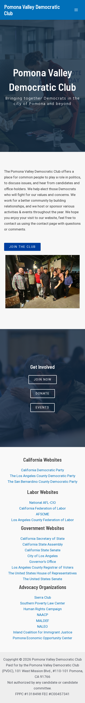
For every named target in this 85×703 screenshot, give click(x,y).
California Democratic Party (42, 470)
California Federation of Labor (42, 508)
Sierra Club (42, 597)
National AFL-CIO (42, 502)
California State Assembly (42, 544)
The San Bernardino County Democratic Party (42, 482)
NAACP (42, 615)
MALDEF (42, 621)
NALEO (42, 626)
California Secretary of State (42, 539)
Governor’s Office (42, 562)
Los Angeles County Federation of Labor (42, 520)
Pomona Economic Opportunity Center (42, 638)
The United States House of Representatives (42, 573)
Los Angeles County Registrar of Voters (42, 567)
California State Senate (42, 550)
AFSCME (42, 514)
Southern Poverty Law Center (42, 603)
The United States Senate (42, 579)
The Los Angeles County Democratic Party (42, 476)
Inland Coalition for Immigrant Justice (42, 632)
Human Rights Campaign (43, 609)
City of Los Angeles (42, 556)
